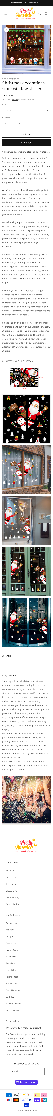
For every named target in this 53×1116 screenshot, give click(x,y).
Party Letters (12, 976)
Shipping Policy (13, 890)
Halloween (11, 956)
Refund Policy (12, 897)
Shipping (15, 99)
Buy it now (26, 142)
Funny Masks (12, 950)
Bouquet (10, 936)
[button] (6, 13)
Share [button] (8, 655)
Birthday (10, 997)
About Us (10, 870)
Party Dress (11, 963)
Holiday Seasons (13, 1003)
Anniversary (11, 923)
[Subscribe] (41, 1071)
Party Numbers (13, 990)
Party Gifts (11, 970)
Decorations (12, 943)
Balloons (10, 929)
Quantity (6, 117)
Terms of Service (13, 884)
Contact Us (11, 877)
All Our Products (14, 1010)
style (4, 104)
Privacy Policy (12, 904)
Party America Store (29, 1110)
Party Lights (11, 983)
